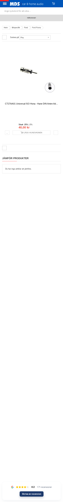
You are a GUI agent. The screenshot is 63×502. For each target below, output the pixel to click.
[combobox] (31, 11)
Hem (6, 28)
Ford (26, 28)
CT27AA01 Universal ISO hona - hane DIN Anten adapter (33, 103)
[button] (7, 132)
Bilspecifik (16, 28)
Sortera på (14, 37)
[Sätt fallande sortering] (52, 37)
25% (26, 124)
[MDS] (30, 3)
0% (31, 124)
